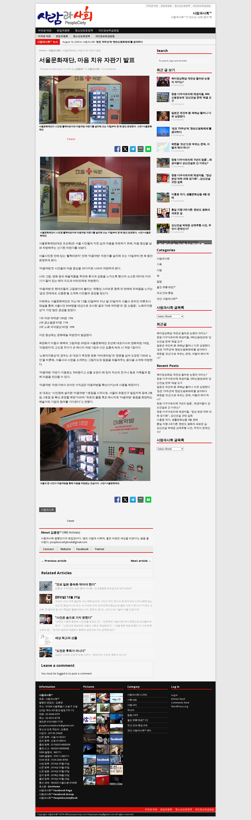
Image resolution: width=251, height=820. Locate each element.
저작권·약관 (152, 5)
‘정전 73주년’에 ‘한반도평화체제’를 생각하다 (191, 130)
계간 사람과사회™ (167, 298)
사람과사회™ (52, 699)
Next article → (141, 560)
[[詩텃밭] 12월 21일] (45, 601)
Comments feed (180, 702)
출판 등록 (44, 744)
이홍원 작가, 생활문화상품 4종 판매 (190, 195)
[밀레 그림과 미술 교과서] (89, 772)
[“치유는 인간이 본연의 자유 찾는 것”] (103, 721)
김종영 (59, 702)
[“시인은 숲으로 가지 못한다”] (45, 622)
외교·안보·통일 (165, 293)
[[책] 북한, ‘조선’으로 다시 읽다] (116, 772)
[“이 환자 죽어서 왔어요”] (103, 742)
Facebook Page (62, 790)
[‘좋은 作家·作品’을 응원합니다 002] (116, 701)
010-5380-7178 (54, 721)
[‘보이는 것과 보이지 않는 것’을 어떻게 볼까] (89, 752)
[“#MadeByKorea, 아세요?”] (116, 742)
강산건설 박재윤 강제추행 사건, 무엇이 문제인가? (191, 226)
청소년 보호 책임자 (49, 729)
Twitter (99, 549)
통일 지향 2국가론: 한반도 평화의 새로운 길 (190, 211)
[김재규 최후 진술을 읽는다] (89, 783)
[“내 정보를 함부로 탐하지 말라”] (103, 772)
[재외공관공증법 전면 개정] (89, 721)
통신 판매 (44, 782)
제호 (41, 699)
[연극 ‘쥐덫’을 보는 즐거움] (103, 731)
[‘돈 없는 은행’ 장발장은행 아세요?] (89, 701)
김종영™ (79, 69)
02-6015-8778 (53, 718)
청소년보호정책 (182, 5)
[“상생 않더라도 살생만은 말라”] (103, 711)
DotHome (54, 786)
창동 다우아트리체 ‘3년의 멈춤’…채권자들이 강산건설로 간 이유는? (191, 161)
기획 (159, 264)
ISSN (41, 759)
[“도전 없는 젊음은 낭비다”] (103, 701)
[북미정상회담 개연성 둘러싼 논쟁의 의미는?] (163, 84)
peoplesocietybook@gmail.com (56, 725)
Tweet (71, 139)
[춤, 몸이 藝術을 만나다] (116, 783)
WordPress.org (179, 706)
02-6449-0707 (53, 714)
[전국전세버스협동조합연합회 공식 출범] (102, 783)
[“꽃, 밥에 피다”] (89, 742)
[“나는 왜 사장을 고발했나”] (116, 752)
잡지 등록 (44, 740)
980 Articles (71, 532)
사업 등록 (44, 763)
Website (65, 549)
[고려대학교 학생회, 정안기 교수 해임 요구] (116, 731)
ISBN (41, 752)
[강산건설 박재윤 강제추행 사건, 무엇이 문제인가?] (163, 231)
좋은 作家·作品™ (166, 287)
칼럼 (159, 281)
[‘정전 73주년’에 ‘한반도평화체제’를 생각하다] (163, 134)
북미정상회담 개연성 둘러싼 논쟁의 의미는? (190, 80)
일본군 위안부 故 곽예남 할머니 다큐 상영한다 (191, 114)
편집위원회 (166, 5)
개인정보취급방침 (201, 5)
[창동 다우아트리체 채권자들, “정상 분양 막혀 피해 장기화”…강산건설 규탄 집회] (163, 181)
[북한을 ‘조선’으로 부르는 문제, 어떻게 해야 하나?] (163, 150)
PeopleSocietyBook (65, 797)
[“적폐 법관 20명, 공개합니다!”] (116, 762)
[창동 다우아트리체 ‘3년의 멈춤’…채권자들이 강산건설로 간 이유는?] (163, 165)
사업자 (42, 733)
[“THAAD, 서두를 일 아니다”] (89, 711)
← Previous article (53, 560)
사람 (159, 270)
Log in (174, 695)
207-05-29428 (55, 733)
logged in (62, 673)
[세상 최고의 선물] (45, 642)
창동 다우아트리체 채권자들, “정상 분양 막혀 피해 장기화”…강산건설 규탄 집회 (191, 178)
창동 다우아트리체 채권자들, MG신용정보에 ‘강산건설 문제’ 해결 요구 (191, 97)
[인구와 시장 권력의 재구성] (89, 731)
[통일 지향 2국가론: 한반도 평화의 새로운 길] (163, 215)
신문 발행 (44, 771)
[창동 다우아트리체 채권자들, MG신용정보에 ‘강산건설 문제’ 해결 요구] (163, 100)
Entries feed (178, 699)
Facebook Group (63, 794)
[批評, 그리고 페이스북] (103, 762)
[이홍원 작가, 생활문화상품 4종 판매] (163, 200)
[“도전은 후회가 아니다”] (45, 655)
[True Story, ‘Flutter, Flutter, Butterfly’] (116, 721)
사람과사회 (93, 69)
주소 (41, 706)
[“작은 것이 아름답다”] (116, 711)
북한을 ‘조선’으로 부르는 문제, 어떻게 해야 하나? (190, 145)
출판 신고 (44, 748)
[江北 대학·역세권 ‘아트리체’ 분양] (89, 762)
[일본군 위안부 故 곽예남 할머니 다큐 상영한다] (163, 119)
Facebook (82, 549)
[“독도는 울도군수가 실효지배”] (103, 752)
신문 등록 (44, 737)
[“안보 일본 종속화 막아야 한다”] (45, 589)
